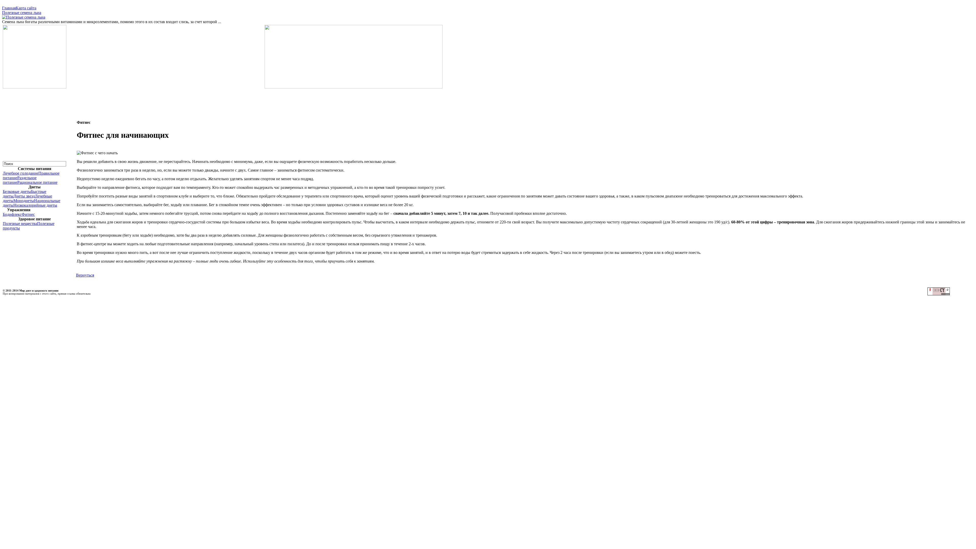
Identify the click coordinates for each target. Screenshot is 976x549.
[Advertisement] (488, 100)
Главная (9, 8)
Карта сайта (26, 8)
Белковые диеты (17, 191)
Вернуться (85, 275)
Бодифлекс (12, 214)
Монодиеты (23, 201)
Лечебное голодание (20, 173)
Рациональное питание (37, 182)
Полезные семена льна (21, 12)
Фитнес (28, 214)
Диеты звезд (24, 196)
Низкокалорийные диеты (35, 205)
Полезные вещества (20, 223)
